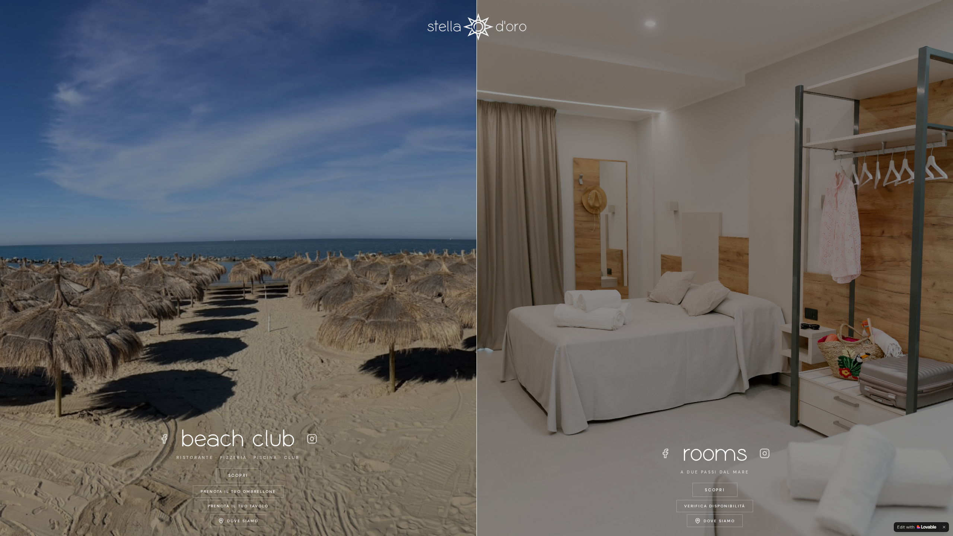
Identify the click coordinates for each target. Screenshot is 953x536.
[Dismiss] (944, 527)
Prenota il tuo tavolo (238, 506)
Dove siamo (242, 521)
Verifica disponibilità (714, 506)
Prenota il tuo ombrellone (238, 491)
